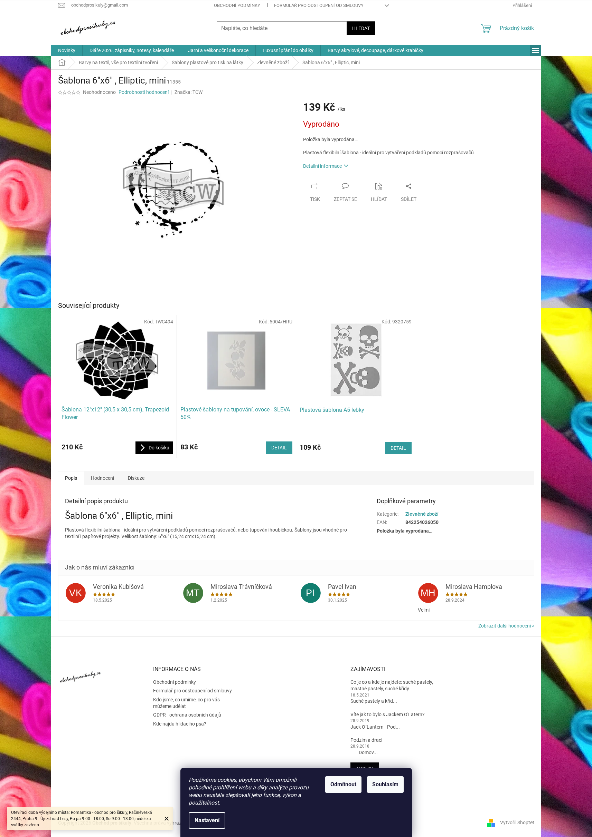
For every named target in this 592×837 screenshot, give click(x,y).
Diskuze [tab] (136, 478)
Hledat (361, 28)
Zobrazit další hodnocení (504, 626)
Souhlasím (385, 784)
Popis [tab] (71, 478)
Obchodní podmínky (237, 5)
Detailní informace (322, 166)
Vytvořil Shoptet (517, 822)
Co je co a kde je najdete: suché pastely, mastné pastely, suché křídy (391, 685)
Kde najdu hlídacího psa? (179, 724)
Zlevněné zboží (422, 514)
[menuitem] (66, 50)
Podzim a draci (366, 740)
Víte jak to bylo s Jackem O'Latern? (387, 714)
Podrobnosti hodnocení (144, 92)
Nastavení (207, 820)
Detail (279, 447)
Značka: (189, 92)
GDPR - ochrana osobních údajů (187, 715)
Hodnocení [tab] (102, 478)
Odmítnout (343, 784)
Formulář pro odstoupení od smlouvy (319, 5)
